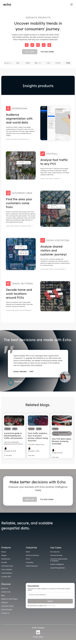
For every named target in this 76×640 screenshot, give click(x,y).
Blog (2, 595)
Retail (28, 552)
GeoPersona (5, 559)
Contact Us (5, 613)
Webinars (4, 602)
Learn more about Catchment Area (19, 226)
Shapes (4, 555)
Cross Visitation (6, 569)
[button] (71, 4)
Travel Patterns (6, 573)
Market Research (32, 566)
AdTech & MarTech (32, 555)
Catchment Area (7, 566)
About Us (4, 588)
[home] (7, 4)
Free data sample (47, 52)
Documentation (6, 609)
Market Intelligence (57, 564)
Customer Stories (7, 606)
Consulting (29, 562)
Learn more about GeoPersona (18, 139)
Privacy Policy (51, 605)
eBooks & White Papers (9, 599)
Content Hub (5, 592)
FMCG (28, 559)
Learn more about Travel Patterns (19, 310)
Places (3, 552)
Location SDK (6, 576)
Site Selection (55, 552)
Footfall (4, 562)
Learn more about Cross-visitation (53, 269)
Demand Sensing (56, 555)
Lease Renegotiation (57, 568)
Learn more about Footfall (50, 178)
